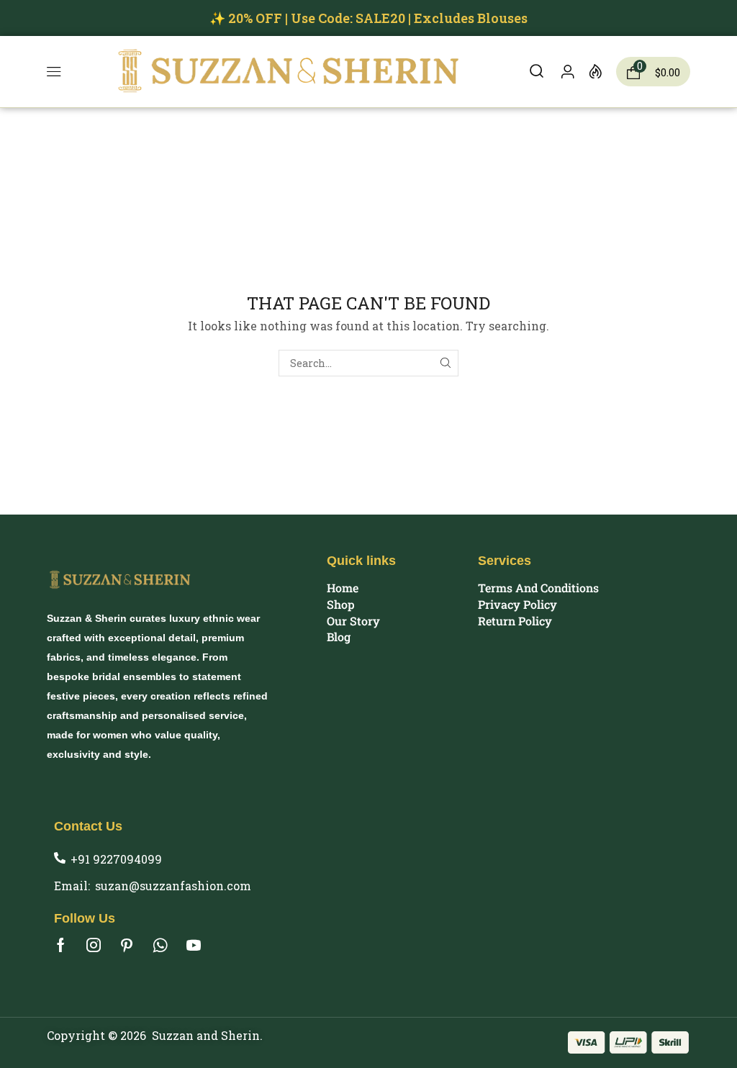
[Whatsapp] (160, 945)
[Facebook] (61, 945)
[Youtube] (193, 945)
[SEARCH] (445, 363)
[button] (54, 72)
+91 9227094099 (116, 858)
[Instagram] (93, 945)
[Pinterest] (126, 945)
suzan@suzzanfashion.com (173, 885)
